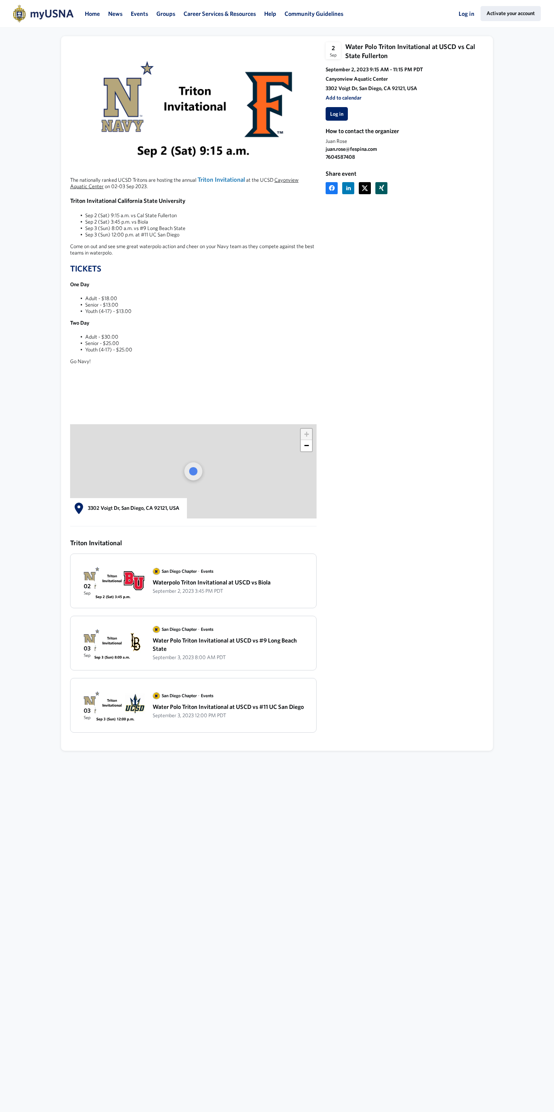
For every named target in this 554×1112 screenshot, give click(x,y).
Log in (466, 13)
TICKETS (85, 268)
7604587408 (340, 157)
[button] (343, 98)
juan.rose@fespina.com (351, 149)
